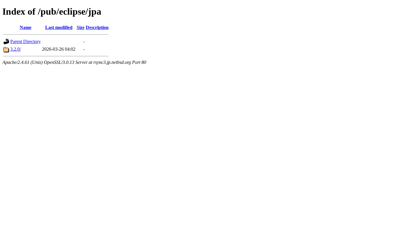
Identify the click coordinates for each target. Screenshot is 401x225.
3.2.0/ (15, 49)
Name (25, 27)
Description (97, 27)
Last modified (59, 27)
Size (81, 27)
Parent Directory (25, 41)
